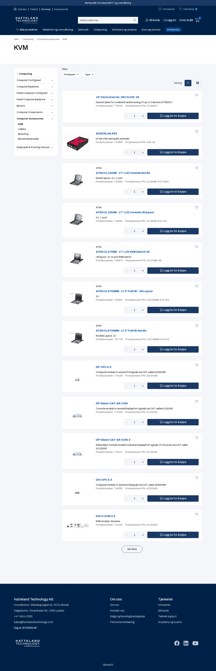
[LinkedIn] (186, 643)
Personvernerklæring (122, 622)
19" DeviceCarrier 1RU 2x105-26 (117, 97)
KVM (20, 124)
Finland (34, 9)
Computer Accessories (30, 118)
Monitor (21, 106)
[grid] (197, 83)
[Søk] (135, 20)
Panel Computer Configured (32, 93)
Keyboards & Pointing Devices (33, 147)
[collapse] (52, 80)
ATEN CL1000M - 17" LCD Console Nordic (123, 172)
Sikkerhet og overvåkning (58, 29)
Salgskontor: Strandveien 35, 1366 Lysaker (39, 610)
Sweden (22, 9)
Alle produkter (28, 29)
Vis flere (132, 549)
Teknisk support (167, 616)
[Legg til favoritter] (196, 95)
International (61, 9)
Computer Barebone (28, 86)
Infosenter (173, 29)
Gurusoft (108, 664)
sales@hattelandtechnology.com (33, 622)
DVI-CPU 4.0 (104, 479)
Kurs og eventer (151, 29)
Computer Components (30, 112)
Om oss (114, 604)
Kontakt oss (117, 610)
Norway (46, 9)
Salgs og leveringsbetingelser (127, 616)
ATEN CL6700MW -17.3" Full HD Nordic (121, 330)
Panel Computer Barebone (31, 99)
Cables (22, 129)
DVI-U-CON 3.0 (105, 516)
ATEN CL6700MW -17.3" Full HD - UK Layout (124, 291)
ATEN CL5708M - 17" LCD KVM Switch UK (123, 251)
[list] (188, 83)
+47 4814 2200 (23, 616)
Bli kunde (163, 610)
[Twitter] (177, 643)
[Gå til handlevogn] (197, 20)
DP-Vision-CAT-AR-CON (112, 403)
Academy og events (170, 622)
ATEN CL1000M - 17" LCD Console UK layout (125, 212)
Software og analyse (124, 29)
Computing (100, 29)
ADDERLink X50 (106, 133)
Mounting (23, 134)
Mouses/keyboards (28, 139)
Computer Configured (29, 80)
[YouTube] (195, 643)
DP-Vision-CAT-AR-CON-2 (113, 439)
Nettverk (83, 29)
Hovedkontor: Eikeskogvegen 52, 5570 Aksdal (41, 604)
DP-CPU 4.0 (103, 367)
